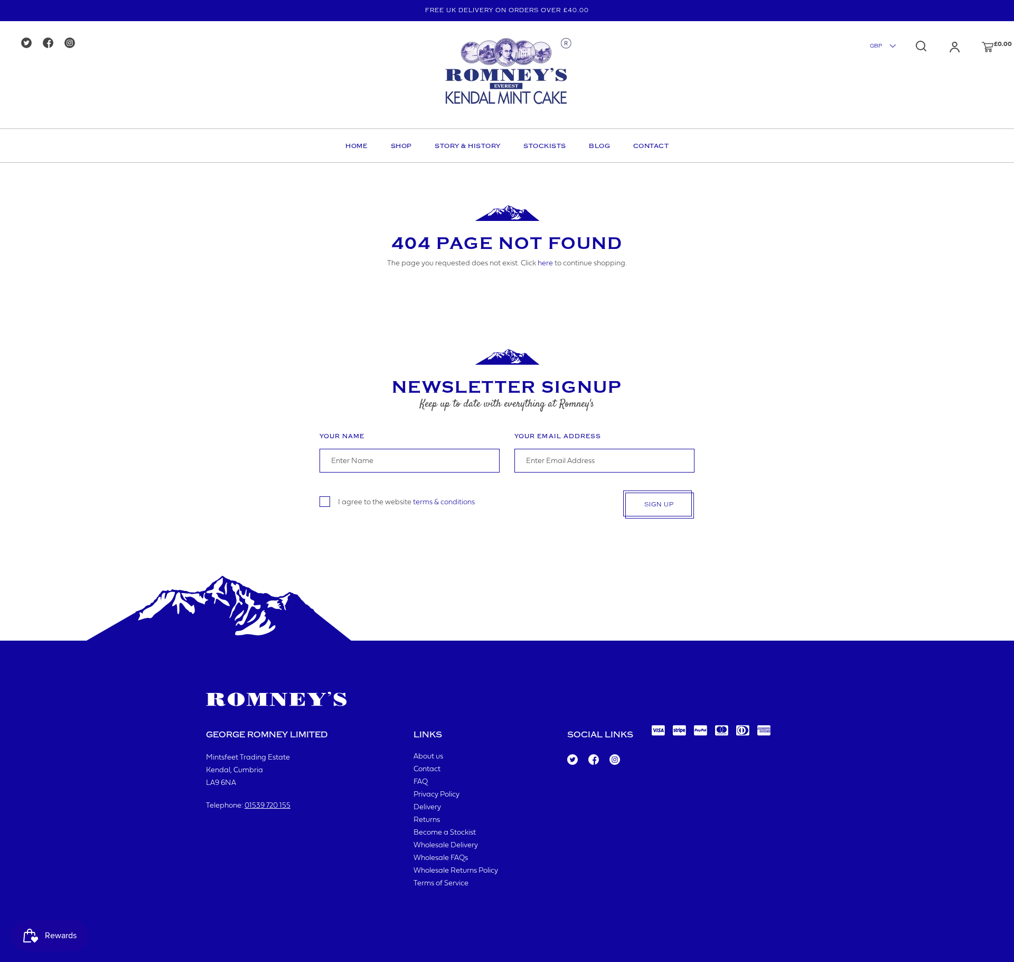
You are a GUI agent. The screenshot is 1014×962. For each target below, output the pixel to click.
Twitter (572, 760)
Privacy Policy (436, 795)
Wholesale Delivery (446, 845)
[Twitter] (30, 44)
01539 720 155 (267, 806)
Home (356, 146)
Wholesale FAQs (441, 858)
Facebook (592, 760)
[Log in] (944, 47)
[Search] (921, 46)
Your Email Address (557, 436)
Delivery (427, 807)
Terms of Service (441, 883)
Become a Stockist (445, 833)
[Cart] (977, 47)
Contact (651, 146)
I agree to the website (406, 502)
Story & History (468, 146)
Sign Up (659, 504)
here (545, 263)
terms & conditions (444, 502)
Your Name (342, 436)
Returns (427, 820)
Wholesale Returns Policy (456, 871)
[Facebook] (51, 44)
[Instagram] (73, 44)
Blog (599, 146)
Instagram (614, 760)
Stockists (544, 146)
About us (428, 757)
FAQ (421, 782)
